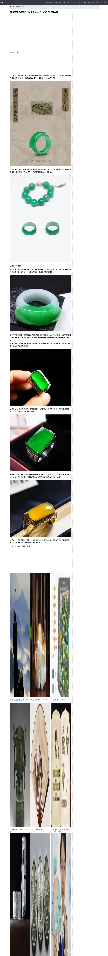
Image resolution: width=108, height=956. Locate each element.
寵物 (105, 2)
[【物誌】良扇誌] (40, 827)
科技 (51, 2)
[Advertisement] (40, 560)
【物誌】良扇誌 (35, 829)
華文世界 (18, 6)
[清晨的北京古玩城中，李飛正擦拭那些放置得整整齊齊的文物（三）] (20, 697)
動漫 (72, 2)
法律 (101, 2)
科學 (55, 2)
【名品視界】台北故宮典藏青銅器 (19, 829)
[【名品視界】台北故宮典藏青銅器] (20, 827)
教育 (97, 2)
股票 (84, 2)
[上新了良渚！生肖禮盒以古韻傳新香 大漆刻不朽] (61, 827)
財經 (80, 2)
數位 (60, 2)
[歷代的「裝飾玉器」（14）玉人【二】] (40, 697)
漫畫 (76, 2)
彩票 (89, 2)
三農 (93, 2)
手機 (64, 2)
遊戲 (68, 2)
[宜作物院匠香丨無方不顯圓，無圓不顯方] (61, 697)
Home (47, 2)
